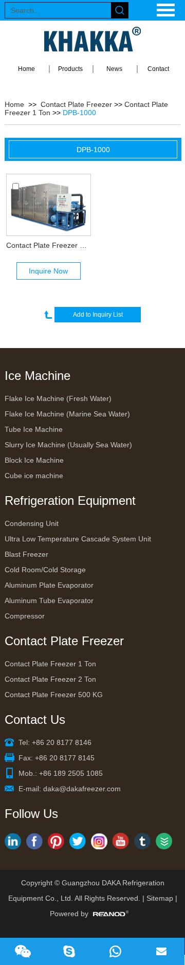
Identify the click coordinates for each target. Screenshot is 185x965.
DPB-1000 (79, 112)
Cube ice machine (34, 475)
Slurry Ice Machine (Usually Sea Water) (68, 445)
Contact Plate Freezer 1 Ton (50, 664)
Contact (158, 68)
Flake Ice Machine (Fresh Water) (58, 398)
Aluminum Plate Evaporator (49, 585)
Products (70, 68)
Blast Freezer (26, 554)
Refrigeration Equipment (70, 500)
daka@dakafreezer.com (82, 789)
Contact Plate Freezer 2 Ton (50, 679)
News (114, 68)
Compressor (25, 616)
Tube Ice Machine (34, 429)
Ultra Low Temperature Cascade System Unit (78, 539)
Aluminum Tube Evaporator (49, 600)
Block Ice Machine (34, 460)
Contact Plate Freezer (76, 104)
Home (26, 68)
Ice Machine (37, 376)
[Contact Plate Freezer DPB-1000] (48, 205)
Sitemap (159, 898)
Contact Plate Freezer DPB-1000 (48, 245)
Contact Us (35, 719)
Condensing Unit (32, 523)
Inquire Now (48, 271)
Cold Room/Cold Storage (45, 570)
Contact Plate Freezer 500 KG (54, 694)
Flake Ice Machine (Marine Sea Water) (67, 414)
